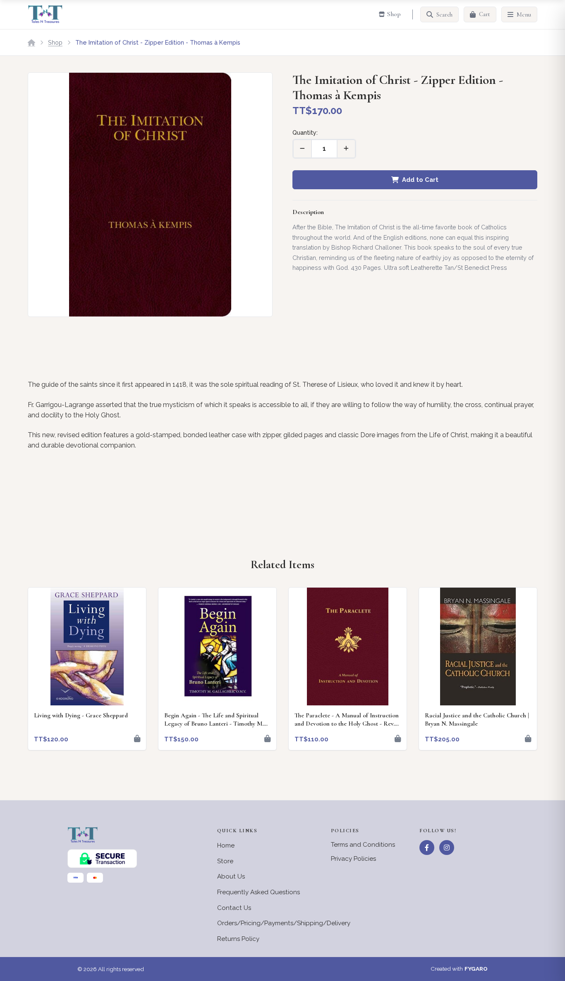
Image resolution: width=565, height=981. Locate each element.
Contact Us (234, 908)
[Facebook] (426, 847)
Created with (459, 968)
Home (226, 845)
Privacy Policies (353, 858)
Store (225, 861)
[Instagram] (446, 847)
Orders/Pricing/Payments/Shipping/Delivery (283, 923)
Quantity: (305, 132)
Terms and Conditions (363, 844)
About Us (231, 876)
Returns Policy (238, 939)
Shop (55, 42)
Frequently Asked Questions (258, 892)
